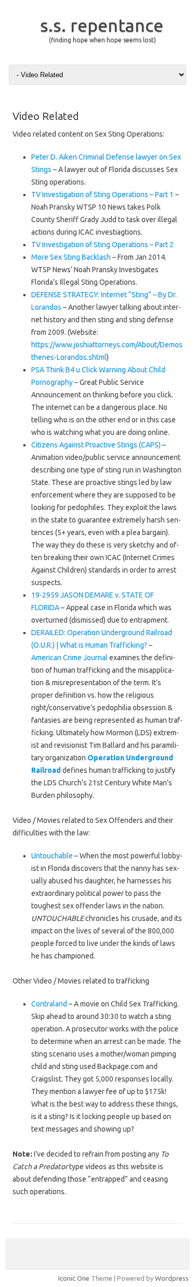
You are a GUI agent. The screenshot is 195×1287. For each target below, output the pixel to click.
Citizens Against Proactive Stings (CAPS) (96, 445)
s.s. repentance (101, 25)
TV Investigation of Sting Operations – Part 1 (102, 194)
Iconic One (73, 1278)
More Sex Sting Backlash (71, 257)
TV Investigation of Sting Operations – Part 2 (102, 244)
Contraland (49, 1004)
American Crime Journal (69, 657)
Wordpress (172, 1278)
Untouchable (52, 856)
